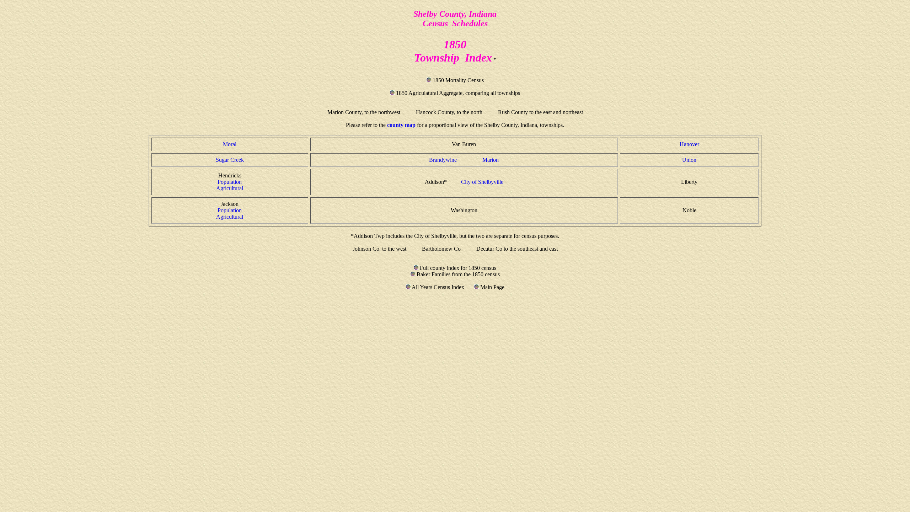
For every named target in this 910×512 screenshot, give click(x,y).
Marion (490, 160)
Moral (229, 144)
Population (230, 182)
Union (689, 160)
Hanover (689, 144)
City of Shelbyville (482, 182)
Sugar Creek (230, 160)
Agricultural (229, 188)
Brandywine (443, 160)
